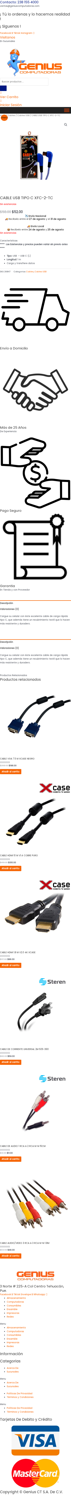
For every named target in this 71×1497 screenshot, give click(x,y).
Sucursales (13, 1371)
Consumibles (14, 1305)
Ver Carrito (9, 97)
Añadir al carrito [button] (10, 771)
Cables (11, 115)
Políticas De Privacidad (19, 1393)
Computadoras (15, 1301)
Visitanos (7, 37)
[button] (66, 125)
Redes (10, 1316)
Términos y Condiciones (20, 1397)
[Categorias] (66, 110)
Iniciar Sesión (11, 105)
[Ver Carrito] (1, 92)
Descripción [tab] (6, 603)
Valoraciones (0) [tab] (9, 609)
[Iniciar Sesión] (1, 100)
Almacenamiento (16, 1298)
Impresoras (13, 1313)
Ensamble (12, 1309)
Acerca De (12, 1368)
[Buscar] (3, 88)
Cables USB (23, 115)
